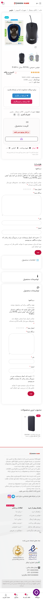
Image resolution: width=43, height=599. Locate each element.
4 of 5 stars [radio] (25, 189)
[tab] (37, 164)
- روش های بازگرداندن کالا (34, 531)
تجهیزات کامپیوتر (20, 10)
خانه (40, 10)
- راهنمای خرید (36, 511)
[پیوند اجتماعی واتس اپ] (18, 114)
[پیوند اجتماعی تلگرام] (14, 114)
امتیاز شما (37, 189)
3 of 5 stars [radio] (27, 189)
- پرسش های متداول (34, 527)
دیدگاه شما (37, 193)
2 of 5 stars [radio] (29, 189)
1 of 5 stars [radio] (30, 189)
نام (39, 218)
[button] (37, 33)
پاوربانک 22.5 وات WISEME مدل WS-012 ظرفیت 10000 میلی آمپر (32, 436)
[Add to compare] (21, 139)
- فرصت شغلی (17, 523)
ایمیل (39, 228)
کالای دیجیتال (33, 10)
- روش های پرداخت (35, 523)
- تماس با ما (18, 519)
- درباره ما (19, 511)
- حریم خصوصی (17, 527)
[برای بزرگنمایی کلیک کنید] (35, 47)
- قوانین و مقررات (35, 515)
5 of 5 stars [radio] (24, 189)
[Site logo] (21, 3)
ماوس (11, 10)
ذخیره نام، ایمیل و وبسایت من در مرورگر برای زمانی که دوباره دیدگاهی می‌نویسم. (22, 378)
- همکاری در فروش (16, 530)
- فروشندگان (18, 515)
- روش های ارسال (35, 519)
